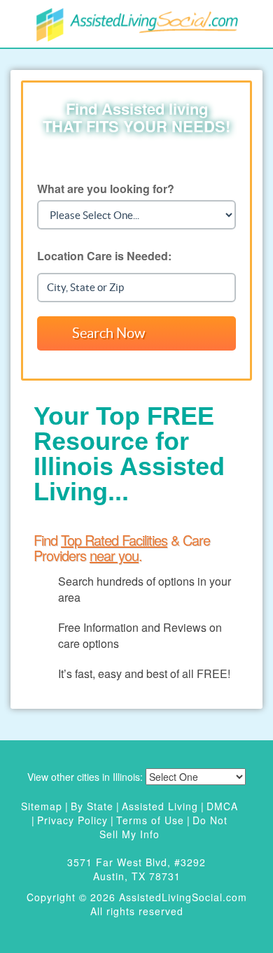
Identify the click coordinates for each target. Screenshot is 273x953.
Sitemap (41, 806)
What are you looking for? (105, 189)
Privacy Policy (72, 820)
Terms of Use (150, 820)
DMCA (222, 806)
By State (92, 806)
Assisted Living (160, 806)
